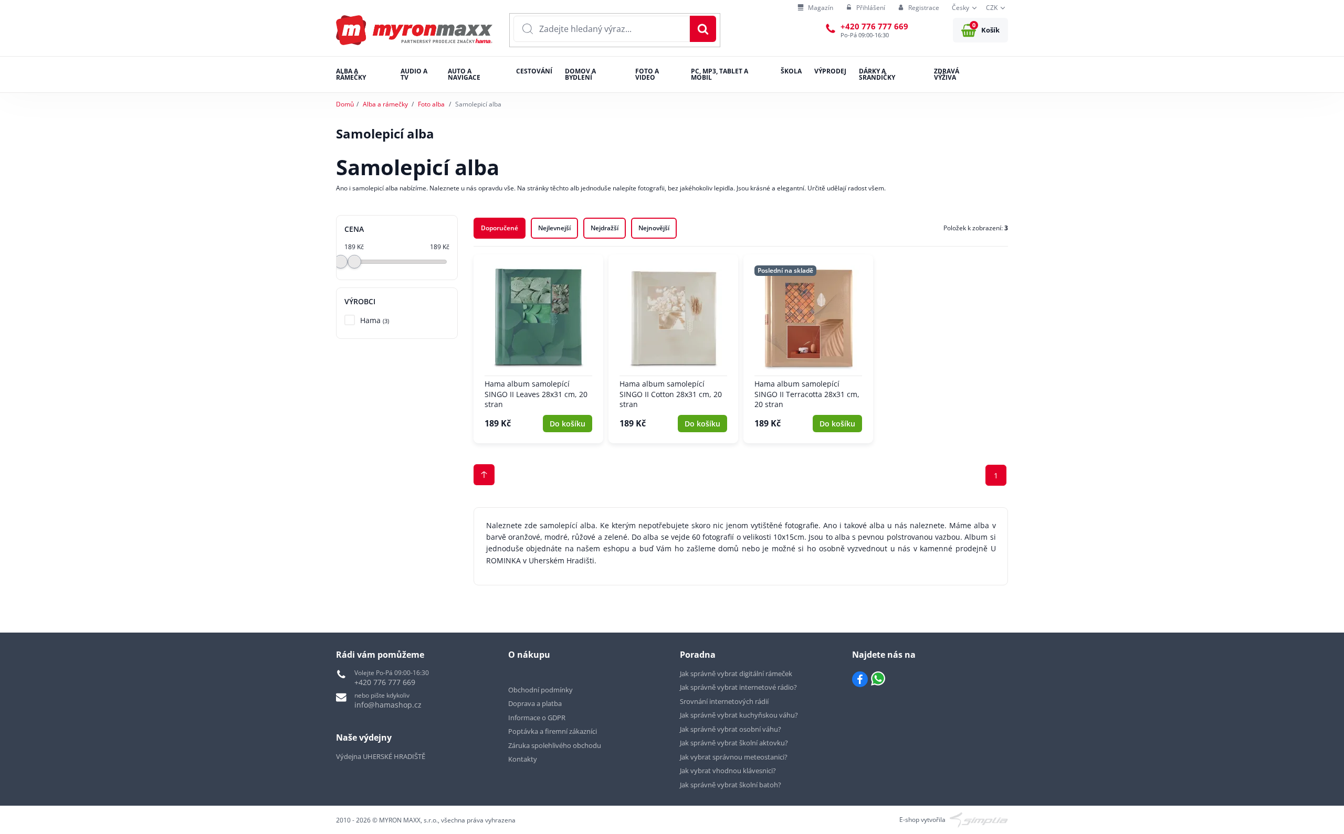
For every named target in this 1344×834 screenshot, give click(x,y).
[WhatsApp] (878, 679)
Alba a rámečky (385, 104)
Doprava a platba (535, 703)
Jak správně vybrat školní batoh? (730, 784)
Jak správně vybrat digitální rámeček (736, 673)
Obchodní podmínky (540, 689)
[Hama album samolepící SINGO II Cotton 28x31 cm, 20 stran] (673, 348)
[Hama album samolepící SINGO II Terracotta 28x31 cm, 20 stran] (808, 348)
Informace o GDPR (536, 717)
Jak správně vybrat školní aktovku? (734, 742)
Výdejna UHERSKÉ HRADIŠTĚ (380, 756)
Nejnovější (653, 227)
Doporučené (499, 227)
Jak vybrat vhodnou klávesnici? (728, 770)
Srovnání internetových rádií (724, 701)
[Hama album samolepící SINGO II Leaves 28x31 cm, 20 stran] (538, 348)
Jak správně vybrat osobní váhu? (730, 729)
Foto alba (431, 104)
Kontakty (522, 759)
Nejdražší (604, 227)
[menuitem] (815, 8)
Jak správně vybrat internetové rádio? (738, 687)
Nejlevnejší (554, 227)
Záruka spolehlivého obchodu (554, 745)
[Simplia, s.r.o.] (979, 819)
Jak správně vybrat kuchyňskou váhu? (739, 715)
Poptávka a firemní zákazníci (552, 731)
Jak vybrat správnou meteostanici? (734, 757)
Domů (345, 104)
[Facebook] (860, 679)
